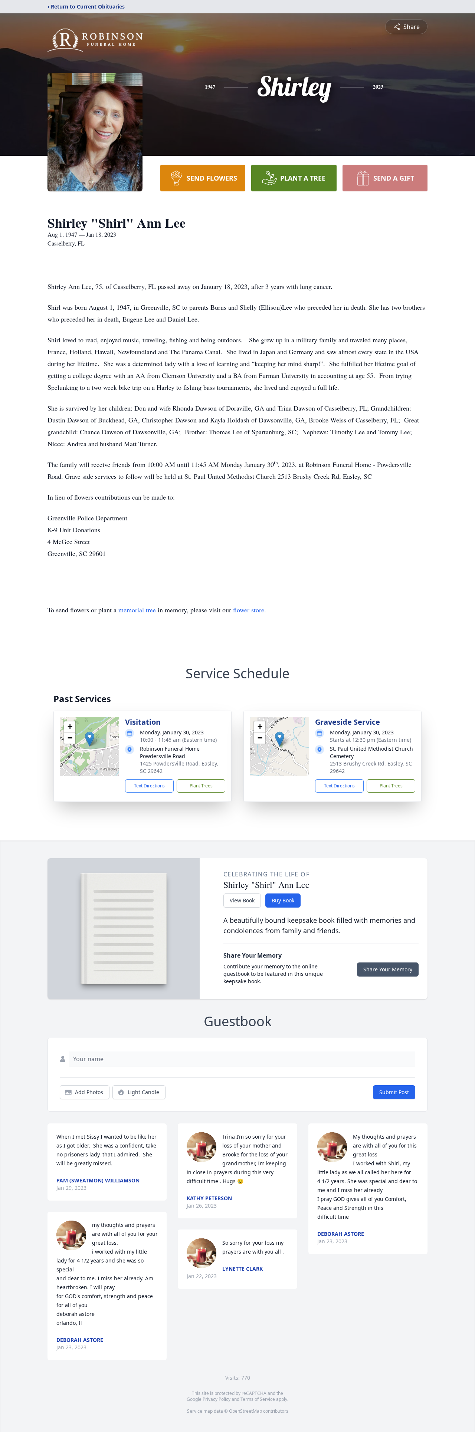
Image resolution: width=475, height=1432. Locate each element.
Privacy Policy (216, 1399)
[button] (89, 739)
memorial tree (137, 609)
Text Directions (149, 786)
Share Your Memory (387, 969)
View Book (242, 900)
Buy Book (283, 900)
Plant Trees (201, 786)
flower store (248, 609)
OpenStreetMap (245, 1411)
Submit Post (394, 1092)
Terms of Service (257, 1399)
